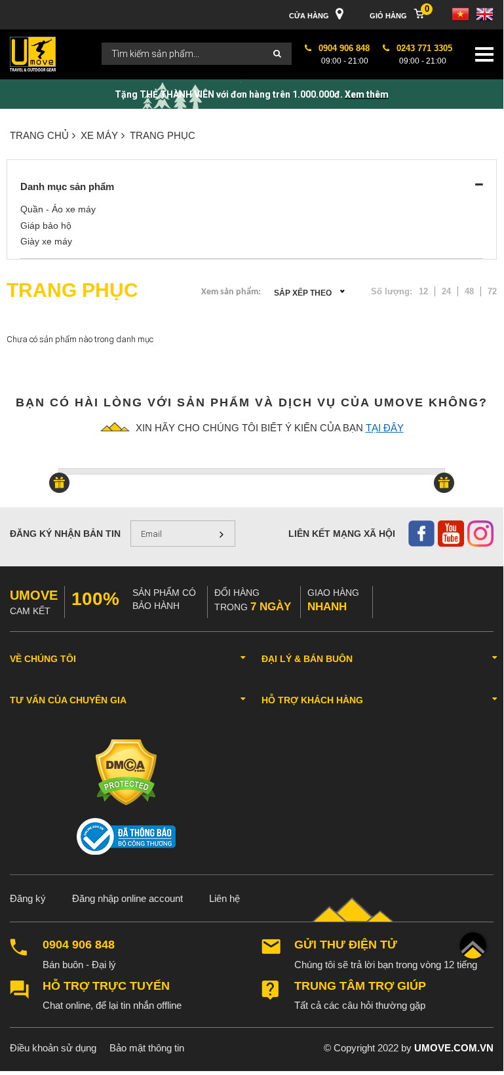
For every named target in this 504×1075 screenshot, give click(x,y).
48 (469, 291)
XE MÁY (99, 135)
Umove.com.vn (454, 1047)
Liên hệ (224, 898)
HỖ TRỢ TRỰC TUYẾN (106, 986)
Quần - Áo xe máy (58, 209)
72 (492, 291)
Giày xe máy (46, 241)
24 (446, 291)
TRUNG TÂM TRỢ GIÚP (360, 986)
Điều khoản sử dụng (53, 1047)
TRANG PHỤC (162, 135)
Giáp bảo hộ (45, 225)
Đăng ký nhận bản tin (65, 533)
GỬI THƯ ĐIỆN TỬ (345, 945)
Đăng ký (28, 898)
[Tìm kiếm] (277, 54)
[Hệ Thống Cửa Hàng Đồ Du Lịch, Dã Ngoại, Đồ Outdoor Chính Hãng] (33, 53)
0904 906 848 (79, 945)
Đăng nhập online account (127, 898)
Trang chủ (39, 135)
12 (423, 291)
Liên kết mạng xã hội (341, 533)
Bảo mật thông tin (146, 1047)
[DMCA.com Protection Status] (126, 772)
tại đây (385, 427)
